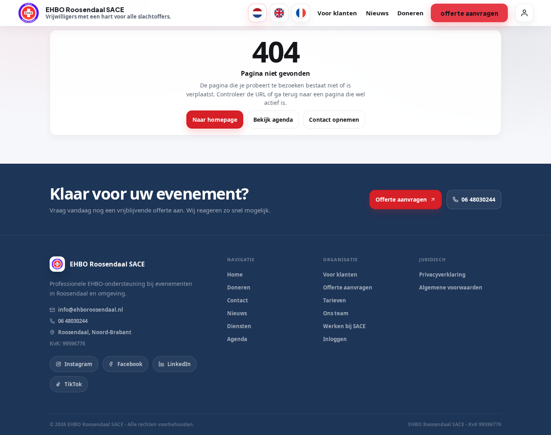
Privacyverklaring (442, 274)
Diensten (239, 326)
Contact (237, 300)
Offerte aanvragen (469, 13)
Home (235, 274)
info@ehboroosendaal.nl (90, 309)
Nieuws (377, 13)
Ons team (336, 313)
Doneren (410, 13)
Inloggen (335, 339)
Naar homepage (214, 119)
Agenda (237, 339)
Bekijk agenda (273, 119)
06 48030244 (478, 199)
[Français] (301, 13)
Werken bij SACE (344, 326)
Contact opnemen (334, 119)
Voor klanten (337, 13)
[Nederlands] (257, 13)
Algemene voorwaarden (450, 287)
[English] (279, 13)
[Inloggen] (524, 13)
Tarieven (334, 300)
